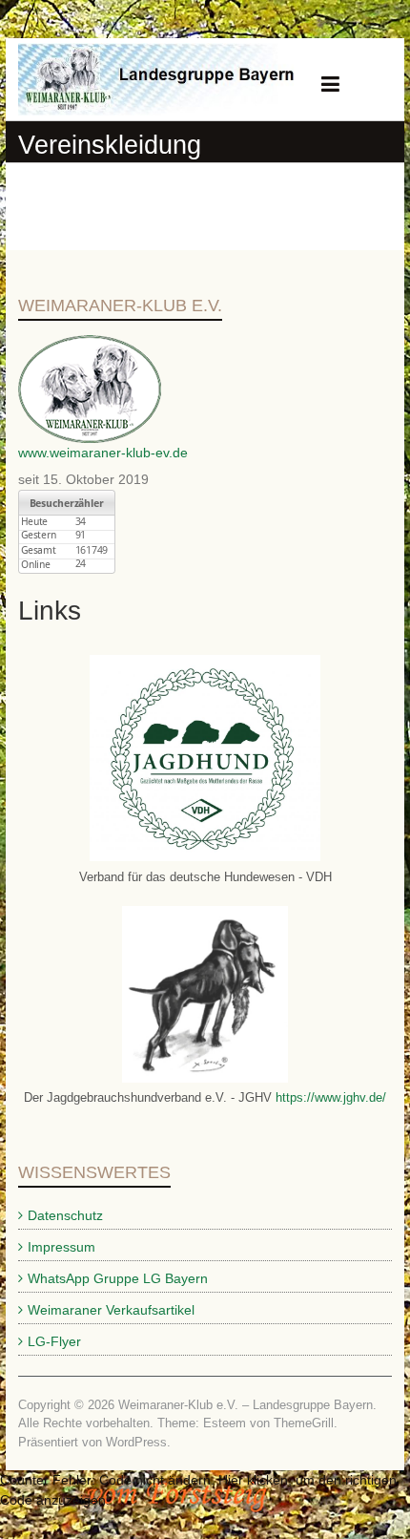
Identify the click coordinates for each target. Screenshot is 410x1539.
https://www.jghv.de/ (329, 1097)
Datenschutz (65, 1215)
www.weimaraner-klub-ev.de (103, 452)
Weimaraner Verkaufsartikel (111, 1310)
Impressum (61, 1246)
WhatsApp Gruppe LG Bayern (118, 1278)
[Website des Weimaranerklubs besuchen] (89, 344)
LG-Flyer (54, 1341)
